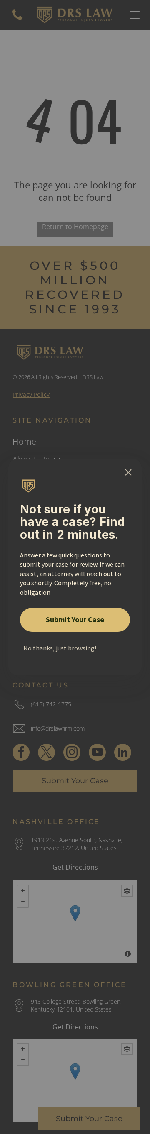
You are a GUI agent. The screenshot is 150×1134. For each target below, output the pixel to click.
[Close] (128, 472)
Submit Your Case (75, 619)
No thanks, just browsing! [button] (59, 648)
